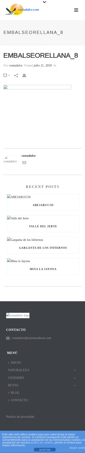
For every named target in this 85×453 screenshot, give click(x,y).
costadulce (15, 65)
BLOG (15, 392)
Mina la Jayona (43, 269)
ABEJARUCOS (43, 205)
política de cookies (41, 442)
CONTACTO (19, 400)
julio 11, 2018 (43, 65)
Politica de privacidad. (20, 416)
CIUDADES (16, 377)
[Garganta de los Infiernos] (43, 239)
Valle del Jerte (43, 226)
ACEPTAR (45, 449)
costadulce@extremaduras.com (31, 338)
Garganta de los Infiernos (43, 247)
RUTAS (13, 385)
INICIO (16, 362)
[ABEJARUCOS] (43, 197)
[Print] (26, 75)
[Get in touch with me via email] (24, 163)
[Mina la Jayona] (43, 261)
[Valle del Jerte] (43, 218)
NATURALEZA (18, 370)
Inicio (9, 42)
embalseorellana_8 (32, 42)
